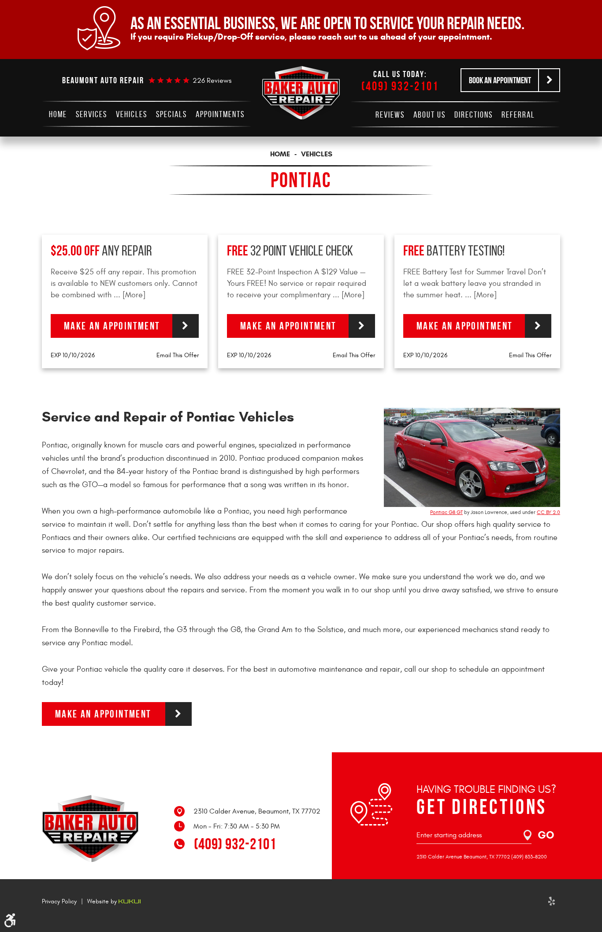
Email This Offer (177, 355)
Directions (473, 114)
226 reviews (212, 81)
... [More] (128, 295)
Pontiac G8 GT (446, 512)
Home (58, 114)
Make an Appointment (112, 326)
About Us (429, 114)
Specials (171, 114)
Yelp (551, 901)
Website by (103, 901)
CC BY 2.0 (548, 512)
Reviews (390, 114)
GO (546, 835)
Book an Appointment (500, 80)
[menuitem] (58, 114)
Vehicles (131, 114)
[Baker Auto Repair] (301, 92)
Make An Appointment (103, 714)
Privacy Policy (59, 901)
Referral (518, 114)
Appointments (220, 114)
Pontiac (301, 180)
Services (91, 114)
